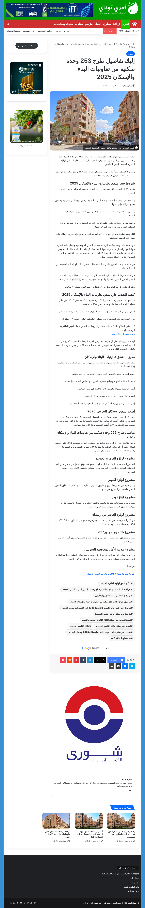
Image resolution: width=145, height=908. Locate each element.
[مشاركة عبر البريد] (118, 666)
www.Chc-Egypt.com (123, 334)
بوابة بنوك (135, 882)
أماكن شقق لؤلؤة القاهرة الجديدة (116, 583)
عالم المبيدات (133, 891)
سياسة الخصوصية (45, 31)
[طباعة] (111, 666)
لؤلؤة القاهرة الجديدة (80, 626)
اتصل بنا (67, 31)
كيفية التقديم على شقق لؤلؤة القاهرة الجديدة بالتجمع (106, 619)
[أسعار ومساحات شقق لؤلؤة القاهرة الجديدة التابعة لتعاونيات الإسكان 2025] (89, 821)
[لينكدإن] (90, 660)
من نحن (58, 31)
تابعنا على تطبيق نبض (26, 45)
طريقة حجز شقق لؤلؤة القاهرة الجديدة (113, 613)
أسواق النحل (134, 878)
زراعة (116, 23)
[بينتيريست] (76, 660)
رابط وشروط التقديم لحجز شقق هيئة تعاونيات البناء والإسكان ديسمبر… (121, 834)
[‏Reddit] (69, 660)
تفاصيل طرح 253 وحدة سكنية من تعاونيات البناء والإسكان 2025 (100, 601)
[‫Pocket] (63, 660)
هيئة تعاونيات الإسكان (121, 638)
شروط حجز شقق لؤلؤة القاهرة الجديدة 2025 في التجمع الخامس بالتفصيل (96, 607)
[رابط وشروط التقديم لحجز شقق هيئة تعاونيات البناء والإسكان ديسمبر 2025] (121, 821)
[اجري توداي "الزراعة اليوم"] (118, 8)
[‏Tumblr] (83, 660)
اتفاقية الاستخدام (13, 31)
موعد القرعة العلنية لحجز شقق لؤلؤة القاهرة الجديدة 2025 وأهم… (57, 834)
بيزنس (89, 23)
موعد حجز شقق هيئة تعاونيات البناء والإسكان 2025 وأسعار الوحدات (99, 632)
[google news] (7, 903)
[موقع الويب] (130, 790)
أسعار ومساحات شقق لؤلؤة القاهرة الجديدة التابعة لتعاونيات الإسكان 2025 (90, 834)
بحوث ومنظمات (63, 23)
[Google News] (90, 648)
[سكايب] (132, 666)
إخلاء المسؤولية (29, 31)
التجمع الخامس (102, 595)
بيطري (107, 23)
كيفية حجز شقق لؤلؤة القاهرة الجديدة (113, 626)
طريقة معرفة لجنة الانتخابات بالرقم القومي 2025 (111, 573)
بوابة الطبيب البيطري (130, 887)
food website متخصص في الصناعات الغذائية (120, 874)
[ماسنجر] (125, 666)
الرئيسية (128, 44)
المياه (98, 23)
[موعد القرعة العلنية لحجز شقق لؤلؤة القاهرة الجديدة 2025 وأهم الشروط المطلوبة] (56, 821)
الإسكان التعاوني (123, 595)
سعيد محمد (127, 85)
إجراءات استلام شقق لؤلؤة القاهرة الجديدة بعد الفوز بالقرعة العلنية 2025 (97, 589)
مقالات (79, 23)
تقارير (125, 23)
